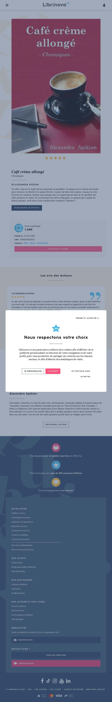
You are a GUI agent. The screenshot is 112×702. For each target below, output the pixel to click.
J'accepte (53, 371)
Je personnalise (33, 371)
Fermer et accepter (86, 318)
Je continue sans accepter (80, 374)
